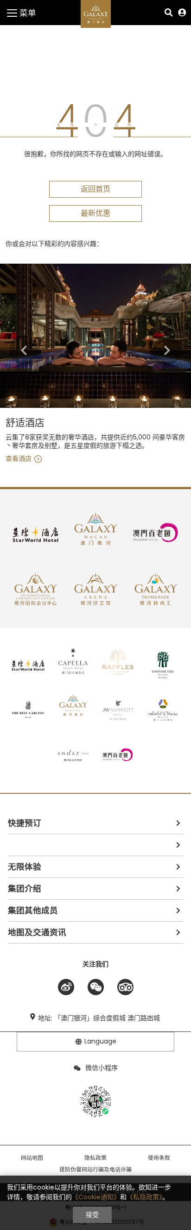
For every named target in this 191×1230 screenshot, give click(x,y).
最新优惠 (95, 213)
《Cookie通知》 (96, 1197)
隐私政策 (95, 1158)
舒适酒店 (25, 423)
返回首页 (95, 189)
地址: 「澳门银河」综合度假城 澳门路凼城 (99, 1018)
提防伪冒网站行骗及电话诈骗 (95, 1169)
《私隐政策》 (144, 1197)
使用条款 (159, 1158)
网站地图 (32, 1158)
